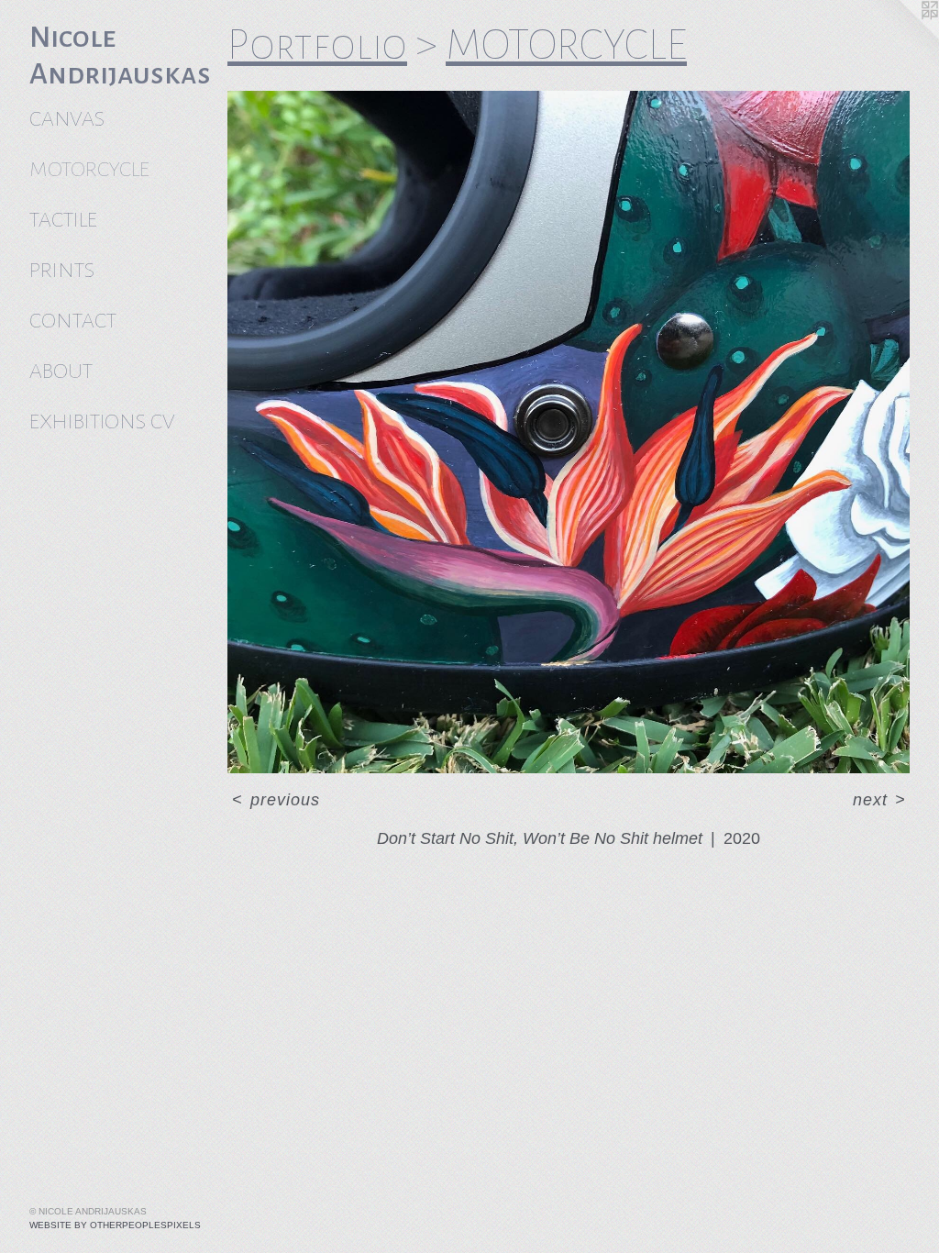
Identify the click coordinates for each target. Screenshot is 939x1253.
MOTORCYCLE (89, 169)
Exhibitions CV (101, 421)
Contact (72, 320)
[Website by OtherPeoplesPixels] (902, 36)
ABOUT (61, 371)
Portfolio (317, 45)
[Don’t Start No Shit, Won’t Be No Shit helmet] (568, 432)
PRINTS (61, 270)
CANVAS (67, 118)
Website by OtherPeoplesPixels (115, 1225)
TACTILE (63, 219)
